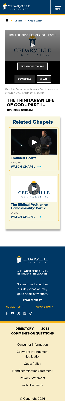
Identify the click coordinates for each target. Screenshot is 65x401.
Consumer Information (32, 344)
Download (24, 79)
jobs (45, 328)
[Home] (7, 20)
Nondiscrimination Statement (32, 370)
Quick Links (43, 307)
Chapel (18, 20)
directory (24, 328)
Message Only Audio (32, 66)
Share (43, 79)
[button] (32, 45)
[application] (32, 45)
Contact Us (13, 307)
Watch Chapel (23, 166)
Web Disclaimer (32, 385)
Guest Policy (32, 363)
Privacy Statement (32, 378)
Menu (57, 9)
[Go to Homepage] (16, 9)
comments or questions (32, 333)
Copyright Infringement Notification (32, 354)
